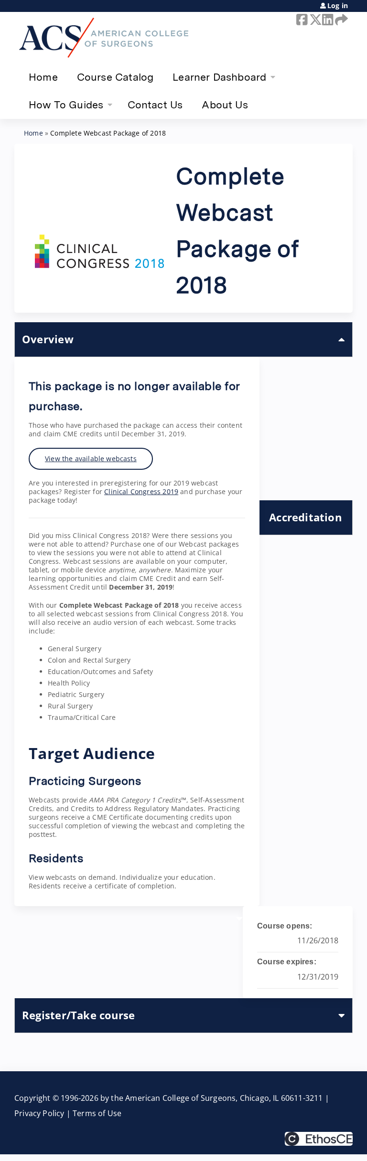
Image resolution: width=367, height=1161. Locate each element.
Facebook (301, 19)
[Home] (103, 37)
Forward (340, 19)
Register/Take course (78, 1015)
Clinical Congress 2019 (141, 491)
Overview (48, 339)
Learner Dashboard (219, 77)
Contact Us (155, 104)
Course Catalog (115, 77)
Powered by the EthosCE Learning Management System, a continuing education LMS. (319, 1139)
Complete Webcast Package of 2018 (108, 132)
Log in (337, 5)
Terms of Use (97, 1113)
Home (43, 77)
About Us (225, 104)
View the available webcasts (91, 458)
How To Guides (66, 104)
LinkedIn (327, 19)
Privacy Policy (39, 1113)
